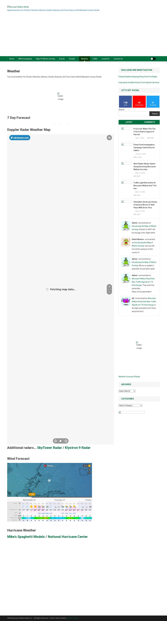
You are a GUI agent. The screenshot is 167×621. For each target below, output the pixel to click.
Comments (149, 122)
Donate (72, 59)
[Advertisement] (83, 36)
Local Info (106, 59)
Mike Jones (137, 157)
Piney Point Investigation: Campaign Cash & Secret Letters (144, 147)
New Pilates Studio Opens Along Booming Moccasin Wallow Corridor (144, 166)
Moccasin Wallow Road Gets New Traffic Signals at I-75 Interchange (143, 282)
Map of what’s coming (45, 59)
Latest (129, 122)
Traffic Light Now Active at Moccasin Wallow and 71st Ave (144, 185)
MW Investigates (25, 59)
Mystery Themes (73, 618)
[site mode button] (153, 58)
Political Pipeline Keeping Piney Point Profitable (138, 77)
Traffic (94, 59)
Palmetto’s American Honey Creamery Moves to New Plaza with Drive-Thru (145, 205)
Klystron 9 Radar (78, 448)
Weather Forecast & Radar (129, 377)
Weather (84, 59)
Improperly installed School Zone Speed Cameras (139, 82)
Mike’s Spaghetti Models (26, 537)
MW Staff (150, 138)
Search (121, 110)
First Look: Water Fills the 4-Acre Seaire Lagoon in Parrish (144, 132)
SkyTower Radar (49, 448)
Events (62, 59)
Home (11, 59)
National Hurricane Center (68, 537)
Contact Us (118, 59)
